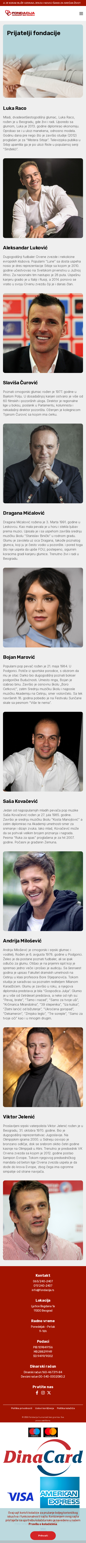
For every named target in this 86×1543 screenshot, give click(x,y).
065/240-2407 (43, 1281)
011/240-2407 (43, 1285)
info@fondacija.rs (43, 1290)
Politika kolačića (66, 1408)
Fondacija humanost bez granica (44, 1417)
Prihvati (43, 1535)
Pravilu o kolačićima (43, 1524)
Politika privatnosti (21, 1408)
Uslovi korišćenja (44, 1408)
